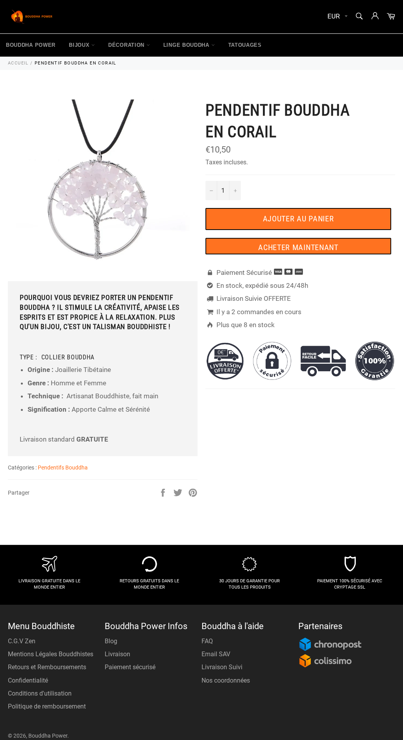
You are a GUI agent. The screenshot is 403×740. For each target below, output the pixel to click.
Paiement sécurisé (130, 667)
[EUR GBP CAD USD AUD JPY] (337, 17)
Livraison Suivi (222, 667)
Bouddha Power (30, 45)
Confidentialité (28, 680)
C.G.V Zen (21, 641)
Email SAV (216, 654)
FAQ (207, 641)
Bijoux (80, 45)
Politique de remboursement (47, 706)
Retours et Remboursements (47, 667)
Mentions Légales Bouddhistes (50, 654)
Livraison (117, 654)
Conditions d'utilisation (40, 693)
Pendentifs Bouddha (63, 467)
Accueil (18, 63)
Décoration (127, 45)
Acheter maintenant (298, 247)
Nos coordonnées (226, 680)
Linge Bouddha (187, 45)
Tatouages (245, 45)
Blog (111, 641)
